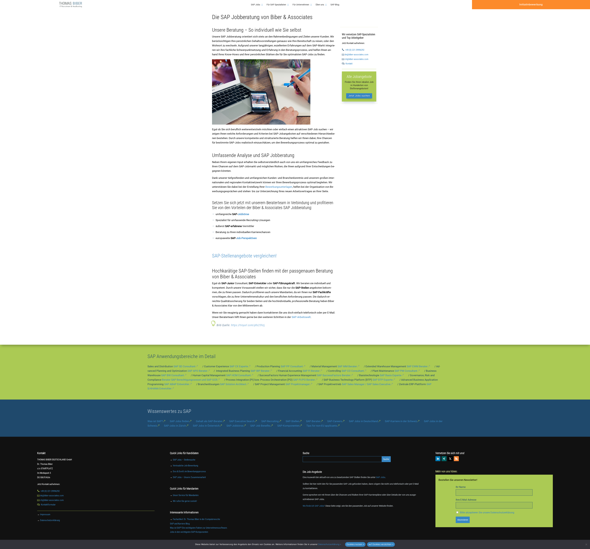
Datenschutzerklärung (50, 520)
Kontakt (349, 63)
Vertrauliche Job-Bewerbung (185, 465)
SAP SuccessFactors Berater (333, 375)
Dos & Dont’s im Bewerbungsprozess (189, 471)
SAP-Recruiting (270, 421)
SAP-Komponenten (288, 425)
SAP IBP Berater (260, 370)
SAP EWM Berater (417, 366)
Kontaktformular (48, 504)
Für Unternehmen (301, 5)
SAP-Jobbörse (234, 425)
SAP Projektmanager (297, 384)
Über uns (320, 5)
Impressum (45, 514)
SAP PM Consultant (406, 370)
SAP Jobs (255, 5)
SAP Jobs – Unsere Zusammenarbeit (189, 477)
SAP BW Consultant (172, 375)
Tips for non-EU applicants (321, 425)
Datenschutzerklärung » (329, 544)
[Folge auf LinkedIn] (437, 458)
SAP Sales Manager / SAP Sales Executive (366, 384)
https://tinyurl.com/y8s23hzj (248, 325)
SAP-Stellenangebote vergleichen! (244, 256)
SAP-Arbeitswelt (301, 317)
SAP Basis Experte (390, 375)
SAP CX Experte (239, 366)
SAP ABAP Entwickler (176, 384)
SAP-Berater (313, 421)
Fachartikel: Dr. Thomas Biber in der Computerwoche (196, 519)
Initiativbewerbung (531, 4)
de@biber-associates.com (356, 54)
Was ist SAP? (155, 421)
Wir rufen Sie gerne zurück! (185, 501)
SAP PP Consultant (292, 366)
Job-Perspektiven (246, 238)
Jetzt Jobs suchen (359, 95)
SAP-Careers (334, 421)
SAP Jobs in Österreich (206, 425)
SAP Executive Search (241, 421)
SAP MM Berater (347, 366)
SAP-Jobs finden (179, 421)
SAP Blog (334, 5)
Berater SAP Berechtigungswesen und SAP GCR (189, 379)
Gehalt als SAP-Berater (209, 421)
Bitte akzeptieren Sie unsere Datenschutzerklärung (487, 512)
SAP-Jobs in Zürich (175, 425)
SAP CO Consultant (353, 370)
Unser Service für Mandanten (186, 495)
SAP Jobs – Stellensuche (184, 459)
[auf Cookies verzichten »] (586, 544)
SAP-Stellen (292, 421)
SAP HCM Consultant (238, 375)
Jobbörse (243, 214)
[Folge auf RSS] (456, 458)
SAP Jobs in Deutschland (363, 421)
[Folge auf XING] (444, 458)
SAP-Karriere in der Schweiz (401, 421)
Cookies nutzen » (355, 544)
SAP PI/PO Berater (304, 379)
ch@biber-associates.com (356, 59)
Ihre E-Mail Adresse (466, 499)
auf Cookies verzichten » (381, 544)
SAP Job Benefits (260, 425)
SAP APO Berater (197, 370)
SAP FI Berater (311, 370)
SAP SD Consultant (184, 366)
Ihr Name (461, 487)
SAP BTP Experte (383, 379)
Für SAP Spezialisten (276, 5)
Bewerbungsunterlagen (278, 186)
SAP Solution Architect (233, 384)
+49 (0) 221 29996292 (354, 50)
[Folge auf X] (450, 458)
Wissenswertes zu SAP (169, 411)
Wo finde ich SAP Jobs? (314, 506)
